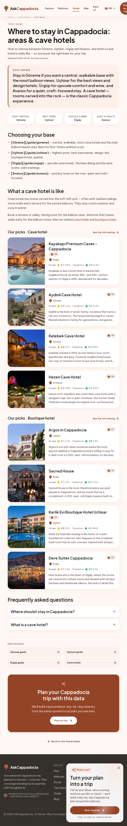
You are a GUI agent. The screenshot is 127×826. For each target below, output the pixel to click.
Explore (49, 8)
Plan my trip (63, 720)
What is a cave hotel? (63, 624)
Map (86, 8)
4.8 (59, 347)
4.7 (60, 265)
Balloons (63, 8)
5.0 (85, 306)
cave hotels (81, 219)
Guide (76, 8)
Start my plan (95, 810)
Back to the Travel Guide (63, 741)
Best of (96, 8)
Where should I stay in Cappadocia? (63, 611)
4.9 (86, 265)
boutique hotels (105, 219)
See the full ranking (106, 232)
